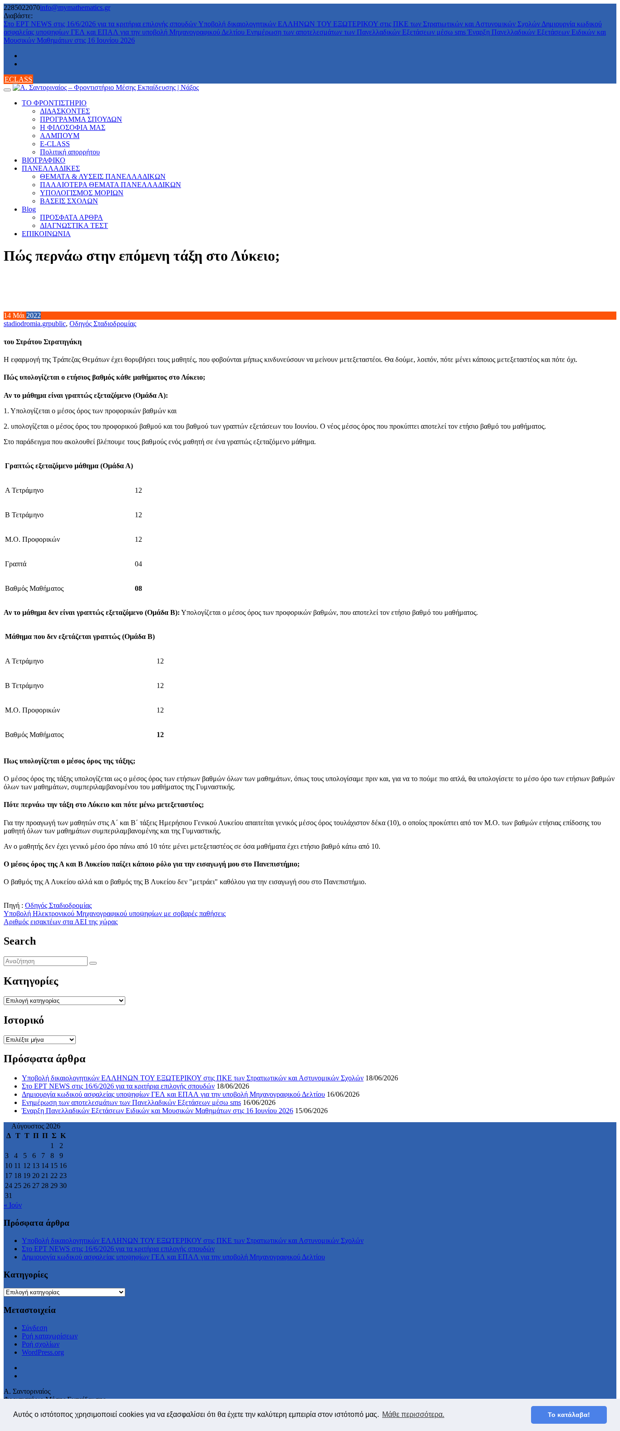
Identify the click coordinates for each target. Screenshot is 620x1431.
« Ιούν (13, 1205)
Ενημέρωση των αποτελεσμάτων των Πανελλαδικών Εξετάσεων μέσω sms (356, 32)
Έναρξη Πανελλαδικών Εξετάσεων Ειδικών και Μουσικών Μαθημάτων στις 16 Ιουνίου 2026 (157, 1110)
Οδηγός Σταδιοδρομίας (102, 323)
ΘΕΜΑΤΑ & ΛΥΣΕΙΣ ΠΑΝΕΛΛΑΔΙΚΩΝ (103, 176)
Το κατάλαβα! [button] (569, 1414)
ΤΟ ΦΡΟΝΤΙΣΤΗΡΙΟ (54, 103)
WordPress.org (43, 1352)
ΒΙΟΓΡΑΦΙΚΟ (43, 160)
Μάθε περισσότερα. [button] (413, 1414)
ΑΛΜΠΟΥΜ (59, 135)
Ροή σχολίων (40, 1344)
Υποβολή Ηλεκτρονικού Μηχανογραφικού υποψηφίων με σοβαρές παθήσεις (115, 913)
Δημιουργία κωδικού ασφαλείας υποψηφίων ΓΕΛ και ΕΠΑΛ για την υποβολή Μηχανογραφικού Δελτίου (173, 1094)
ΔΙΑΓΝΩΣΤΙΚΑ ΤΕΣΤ (74, 225)
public (57, 323)
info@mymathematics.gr (75, 7)
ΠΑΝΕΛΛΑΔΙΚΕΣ (51, 168)
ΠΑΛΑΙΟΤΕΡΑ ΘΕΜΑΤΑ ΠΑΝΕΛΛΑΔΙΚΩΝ (110, 184)
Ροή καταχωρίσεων (50, 1336)
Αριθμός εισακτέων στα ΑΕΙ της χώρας (61, 922)
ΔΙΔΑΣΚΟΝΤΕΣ (65, 111)
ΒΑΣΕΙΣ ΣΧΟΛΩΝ (69, 201)
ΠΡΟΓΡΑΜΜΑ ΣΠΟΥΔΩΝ (81, 119)
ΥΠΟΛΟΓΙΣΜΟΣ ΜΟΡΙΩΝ (81, 193)
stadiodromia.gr (26, 323)
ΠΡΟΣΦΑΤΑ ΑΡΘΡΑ (71, 217)
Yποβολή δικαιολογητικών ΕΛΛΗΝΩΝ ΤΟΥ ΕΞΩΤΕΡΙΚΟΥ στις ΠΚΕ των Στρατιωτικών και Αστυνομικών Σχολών (369, 24)
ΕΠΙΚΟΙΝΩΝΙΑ (46, 234)
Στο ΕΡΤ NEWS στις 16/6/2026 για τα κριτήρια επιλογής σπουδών (101, 24)
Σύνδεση (34, 1328)
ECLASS (18, 79)
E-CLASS (55, 144)
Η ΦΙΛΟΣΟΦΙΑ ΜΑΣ (72, 127)
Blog (29, 209)
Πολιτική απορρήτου (70, 152)
